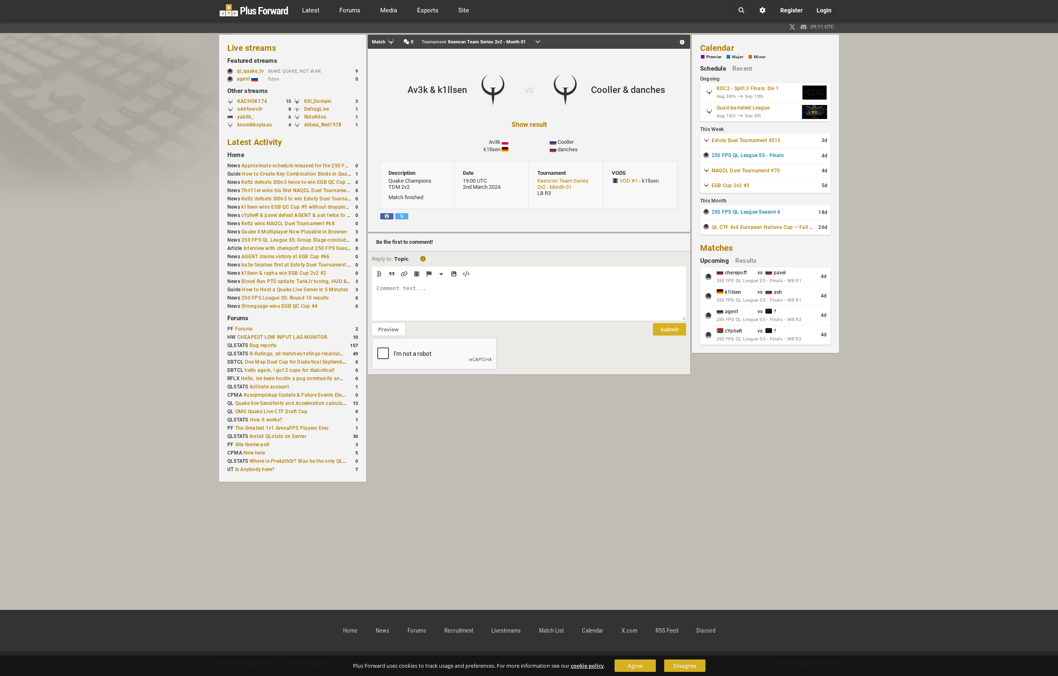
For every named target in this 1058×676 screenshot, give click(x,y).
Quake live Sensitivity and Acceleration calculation (293, 403)
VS (529, 90)
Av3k (494, 142)
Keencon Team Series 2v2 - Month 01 (563, 184)
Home (235, 155)
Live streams (251, 48)
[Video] (416, 274)
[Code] (466, 274)
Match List (551, 630)
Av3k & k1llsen (437, 90)
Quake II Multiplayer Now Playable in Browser (294, 232)
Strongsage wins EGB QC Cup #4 (279, 306)
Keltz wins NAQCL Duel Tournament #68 (288, 223)
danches (568, 149)
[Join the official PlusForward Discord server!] (804, 27)
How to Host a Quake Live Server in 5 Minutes (295, 290)
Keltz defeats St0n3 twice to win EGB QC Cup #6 (297, 182)
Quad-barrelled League (743, 108)
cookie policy (587, 665)
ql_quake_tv (250, 71)
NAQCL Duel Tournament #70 (746, 171)
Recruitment (458, 630)
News (382, 630)
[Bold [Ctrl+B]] (379, 274)
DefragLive (316, 109)
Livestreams (506, 630)
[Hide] (441, 274)
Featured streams (252, 60)
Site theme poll (252, 444)
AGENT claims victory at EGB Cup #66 (285, 256)
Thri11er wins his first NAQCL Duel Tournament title (301, 190)
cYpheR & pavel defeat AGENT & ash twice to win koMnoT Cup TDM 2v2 (324, 215)
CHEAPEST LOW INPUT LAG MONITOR (282, 337)
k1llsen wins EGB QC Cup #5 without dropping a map (303, 207)
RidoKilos (315, 117)
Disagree (684, 665)
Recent (742, 68)
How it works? (266, 420)
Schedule (713, 68)
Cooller (566, 142)
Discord (705, 630)
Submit (669, 329)
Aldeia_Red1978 (322, 125)
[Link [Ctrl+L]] (404, 274)
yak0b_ (245, 117)
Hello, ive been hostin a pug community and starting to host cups (316, 378)
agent (244, 79)
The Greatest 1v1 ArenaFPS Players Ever (282, 428)
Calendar (717, 48)
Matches (716, 248)
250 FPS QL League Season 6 (746, 212)
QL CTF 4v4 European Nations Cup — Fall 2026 (766, 227)
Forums (237, 318)
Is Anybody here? (255, 469)
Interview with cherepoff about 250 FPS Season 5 (300, 248)
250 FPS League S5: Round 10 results (285, 298)
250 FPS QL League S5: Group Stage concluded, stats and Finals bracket (325, 240)
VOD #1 (629, 181)
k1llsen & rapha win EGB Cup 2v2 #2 (283, 273)
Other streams (247, 91)
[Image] (453, 274)
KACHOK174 (252, 101)
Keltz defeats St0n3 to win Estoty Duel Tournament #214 (306, 199)
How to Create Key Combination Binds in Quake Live (302, 174)
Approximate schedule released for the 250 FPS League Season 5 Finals (324, 166)
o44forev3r (249, 109)
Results (746, 260)
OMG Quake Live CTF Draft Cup (271, 411)
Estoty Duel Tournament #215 (746, 140)
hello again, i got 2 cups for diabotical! (289, 370)
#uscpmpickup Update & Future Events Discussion (301, 395)
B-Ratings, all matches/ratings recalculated (300, 354)
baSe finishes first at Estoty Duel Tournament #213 (300, 265)
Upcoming (714, 260)
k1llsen (492, 149)
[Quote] (391, 274)
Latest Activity (254, 142)
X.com (629, 630)
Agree (635, 665)
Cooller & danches (628, 90)
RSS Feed (666, 630)
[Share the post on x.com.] (401, 216)
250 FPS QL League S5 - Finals (748, 155)
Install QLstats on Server (278, 436)
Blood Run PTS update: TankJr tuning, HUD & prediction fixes (312, 281)
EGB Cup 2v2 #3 (730, 185)
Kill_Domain (318, 101)
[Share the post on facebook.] (386, 216)
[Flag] (428, 274)
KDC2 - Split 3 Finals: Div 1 (748, 88)
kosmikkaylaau (254, 125)
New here (254, 453)
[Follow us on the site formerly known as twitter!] (792, 27)
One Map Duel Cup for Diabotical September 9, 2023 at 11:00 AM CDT (326, 362)
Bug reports (263, 345)
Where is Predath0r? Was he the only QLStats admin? (311, 461)
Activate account (269, 387)
